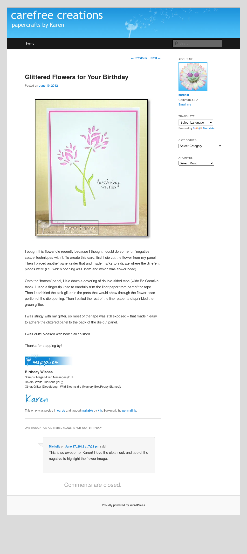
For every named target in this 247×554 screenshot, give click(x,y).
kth (100, 410)
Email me (184, 104)
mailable (87, 410)
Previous (139, 58)
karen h (183, 94)
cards (61, 410)
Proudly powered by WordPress (123, 505)
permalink (129, 410)
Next (156, 58)
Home (30, 43)
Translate (208, 128)
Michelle (54, 446)
